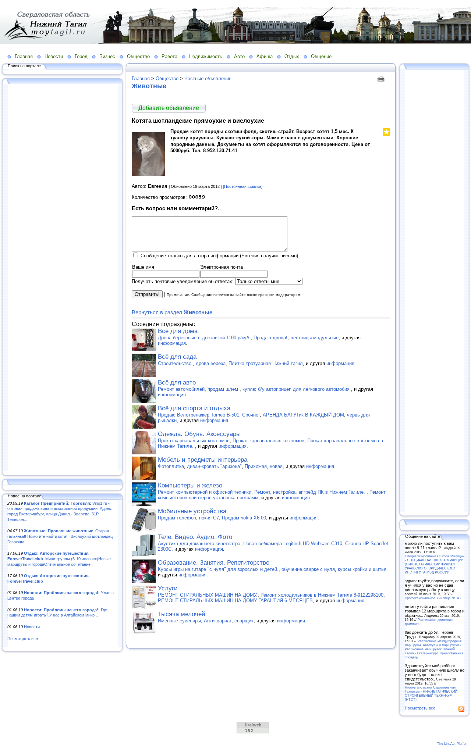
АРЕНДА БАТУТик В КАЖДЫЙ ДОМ (303, 415)
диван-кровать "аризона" (214, 466)
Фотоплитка (171, 466)
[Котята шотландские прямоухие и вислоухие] (148, 174)
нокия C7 (209, 518)
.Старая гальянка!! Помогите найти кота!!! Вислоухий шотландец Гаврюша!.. (60, 536)
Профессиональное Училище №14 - (433, 598)
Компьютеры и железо (190, 485)
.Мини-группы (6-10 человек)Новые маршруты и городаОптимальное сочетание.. (59, 558)
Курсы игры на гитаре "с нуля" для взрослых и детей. (218, 569)
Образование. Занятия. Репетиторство (213, 562)
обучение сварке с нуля (308, 569)
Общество (138, 56)
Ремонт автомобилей (181, 389)
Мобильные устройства (192, 511)
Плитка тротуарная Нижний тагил (266, 363)
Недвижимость (205, 56)
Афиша (264, 56)
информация (172, 343)
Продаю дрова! (270, 337)
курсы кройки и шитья (362, 569)
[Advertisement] (62, 278)
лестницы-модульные (314, 337)
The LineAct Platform (453, 744)
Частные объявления (207, 78)
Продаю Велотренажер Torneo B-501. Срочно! (209, 415)
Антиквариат (217, 620)
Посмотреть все (22, 638)
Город (81, 56)
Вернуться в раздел (172, 312)
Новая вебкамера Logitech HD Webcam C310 (292, 543)
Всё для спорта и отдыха (194, 408)
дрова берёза (211, 363)
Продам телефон (177, 518)
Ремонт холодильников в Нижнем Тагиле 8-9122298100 (322, 595)
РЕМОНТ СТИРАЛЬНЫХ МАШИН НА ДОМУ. (208, 595)
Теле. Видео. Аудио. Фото (195, 536)
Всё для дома (178, 331)
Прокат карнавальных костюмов (194, 440)
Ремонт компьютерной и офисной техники (204, 492)
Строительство (175, 363)
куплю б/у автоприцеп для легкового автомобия (296, 389)
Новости (54, 56)
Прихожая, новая (264, 466)
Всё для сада (177, 356)
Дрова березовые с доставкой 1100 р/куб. (204, 337)
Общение (321, 56)
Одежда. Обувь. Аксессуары (199, 433)
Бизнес (107, 56)
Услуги (168, 588)
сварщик (244, 620)
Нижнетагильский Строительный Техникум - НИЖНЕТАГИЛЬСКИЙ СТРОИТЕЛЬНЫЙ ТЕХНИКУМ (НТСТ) (431, 693)
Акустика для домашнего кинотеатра (199, 543)
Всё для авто (177, 382)
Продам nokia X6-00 (244, 518)
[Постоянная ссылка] (242, 186)
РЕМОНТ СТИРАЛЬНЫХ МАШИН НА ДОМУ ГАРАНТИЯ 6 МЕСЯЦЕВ (235, 600)
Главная (24, 56)
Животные (149, 86)
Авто (239, 56)
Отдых (291, 56)
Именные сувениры (179, 620)
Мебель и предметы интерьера (202, 459)
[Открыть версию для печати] (382, 78)
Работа (169, 56)
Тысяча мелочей (181, 614)
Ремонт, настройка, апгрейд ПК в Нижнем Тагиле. (310, 492)
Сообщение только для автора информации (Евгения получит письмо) (219, 255)
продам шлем (224, 389)
